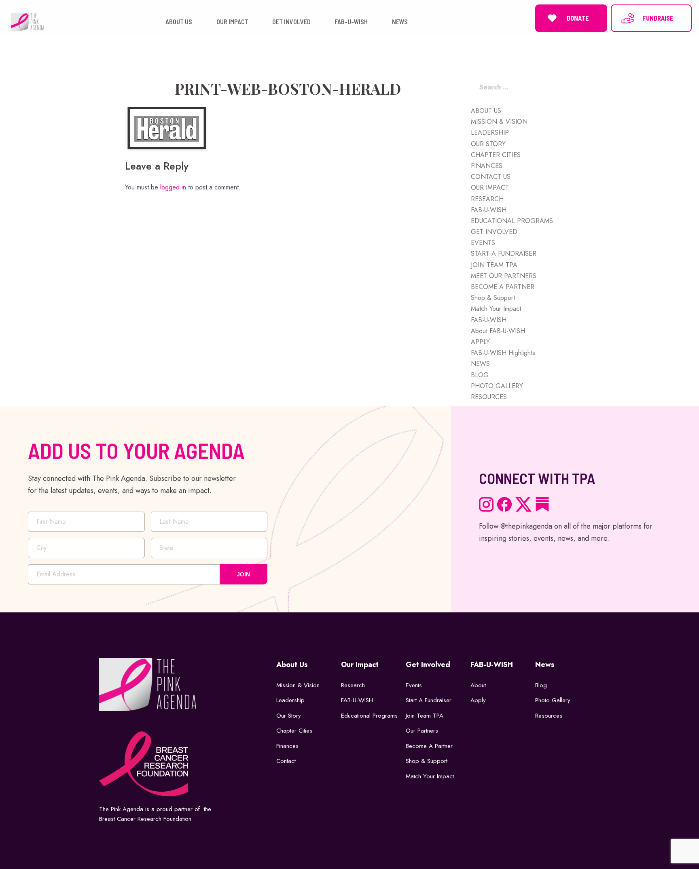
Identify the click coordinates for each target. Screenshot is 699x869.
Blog (541, 685)
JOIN (243, 574)
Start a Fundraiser (428, 700)
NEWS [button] (400, 21)
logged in (173, 187)
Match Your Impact (496, 308)
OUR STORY (488, 144)
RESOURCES (489, 397)
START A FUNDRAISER (503, 253)
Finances (287, 746)
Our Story (288, 715)
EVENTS (483, 242)
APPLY (480, 341)
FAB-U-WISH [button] (351, 21)
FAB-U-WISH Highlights (503, 352)
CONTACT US (490, 176)
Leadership (290, 700)
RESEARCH (487, 199)
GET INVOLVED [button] (291, 21)
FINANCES (486, 165)
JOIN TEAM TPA (494, 265)
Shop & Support (493, 297)
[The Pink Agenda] (27, 21)
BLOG (480, 375)
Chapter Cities (294, 730)
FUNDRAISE (658, 18)
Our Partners (422, 730)
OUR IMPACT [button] (232, 21)
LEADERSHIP (490, 132)
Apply (478, 700)
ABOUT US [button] (178, 21)
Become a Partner (429, 746)
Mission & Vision (298, 685)
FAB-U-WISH (488, 210)
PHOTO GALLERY (497, 386)
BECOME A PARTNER (502, 286)
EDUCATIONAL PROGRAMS (512, 220)
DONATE (578, 18)
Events (414, 685)
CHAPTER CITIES (496, 154)
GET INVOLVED (494, 231)
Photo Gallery (552, 700)
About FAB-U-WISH (498, 331)
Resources (548, 715)
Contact (286, 760)
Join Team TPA (424, 715)
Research (353, 685)
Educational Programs (369, 715)
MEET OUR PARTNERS (503, 275)
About (478, 685)
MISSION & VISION (499, 121)
